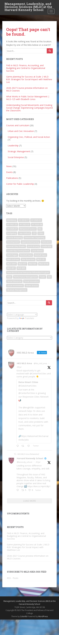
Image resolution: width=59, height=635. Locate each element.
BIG (39, 229)
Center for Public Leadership (20, 183)
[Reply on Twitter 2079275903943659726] (18, 490)
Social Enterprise (16, 157)
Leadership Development (18, 250)
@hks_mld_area (40, 363)
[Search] (50, 50)
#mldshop (11, 220)
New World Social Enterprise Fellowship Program (28, 272)
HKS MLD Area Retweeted (28, 454)
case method (24, 233)
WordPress (43, 616)
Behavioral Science (28, 229)
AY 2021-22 (12, 224)
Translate (29, 318)
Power (42, 277)
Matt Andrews (13, 259)
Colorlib (23, 616)
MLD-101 (41, 259)
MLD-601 (32, 263)
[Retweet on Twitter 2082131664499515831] (23, 446)
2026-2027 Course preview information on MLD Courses (27, 89)
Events (9, 172)
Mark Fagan (12, 255)
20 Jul (38, 462)
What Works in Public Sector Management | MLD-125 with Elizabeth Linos (27, 98)
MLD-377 (22, 263)
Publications (12, 178)
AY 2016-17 (24, 220)
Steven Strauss (32, 285)
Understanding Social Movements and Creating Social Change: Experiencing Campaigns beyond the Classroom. (29, 108)
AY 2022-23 (24, 224)
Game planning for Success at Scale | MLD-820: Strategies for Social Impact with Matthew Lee (29, 79)
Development (13, 242)
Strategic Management (19, 151)
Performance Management (25, 277)
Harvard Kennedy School (30, 458)
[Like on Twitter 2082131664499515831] (29, 446)
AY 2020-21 (36, 220)
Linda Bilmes (37, 250)
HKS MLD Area (24, 363)
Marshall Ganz (26, 255)
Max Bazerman (28, 259)
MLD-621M (43, 263)
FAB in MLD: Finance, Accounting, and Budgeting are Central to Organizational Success (25, 68)
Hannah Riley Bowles (16, 246)
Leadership (13, 145)
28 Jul (19, 367)
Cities (40, 233)
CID (34, 233)
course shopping (14, 237)
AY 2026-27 (12, 229)
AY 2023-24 (37, 224)
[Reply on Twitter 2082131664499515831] (18, 446)
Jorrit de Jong (33, 246)
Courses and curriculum (17, 125)
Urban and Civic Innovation (21, 131)
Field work (46, 242)
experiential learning (30, 242)
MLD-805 (21, 268)
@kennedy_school (24, 462)
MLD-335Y (11, 263)
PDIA (9, 277)
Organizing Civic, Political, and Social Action (29, 137)
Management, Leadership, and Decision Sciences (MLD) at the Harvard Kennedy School (28, 5)
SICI (49, 277)
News (9, 166)
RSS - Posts (12, 578)
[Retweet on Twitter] (15, 454)
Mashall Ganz (40, 255)
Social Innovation (31, 281)
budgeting (11, 233)
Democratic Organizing (34, 237)
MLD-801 (11, 268)
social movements (15, 285)
